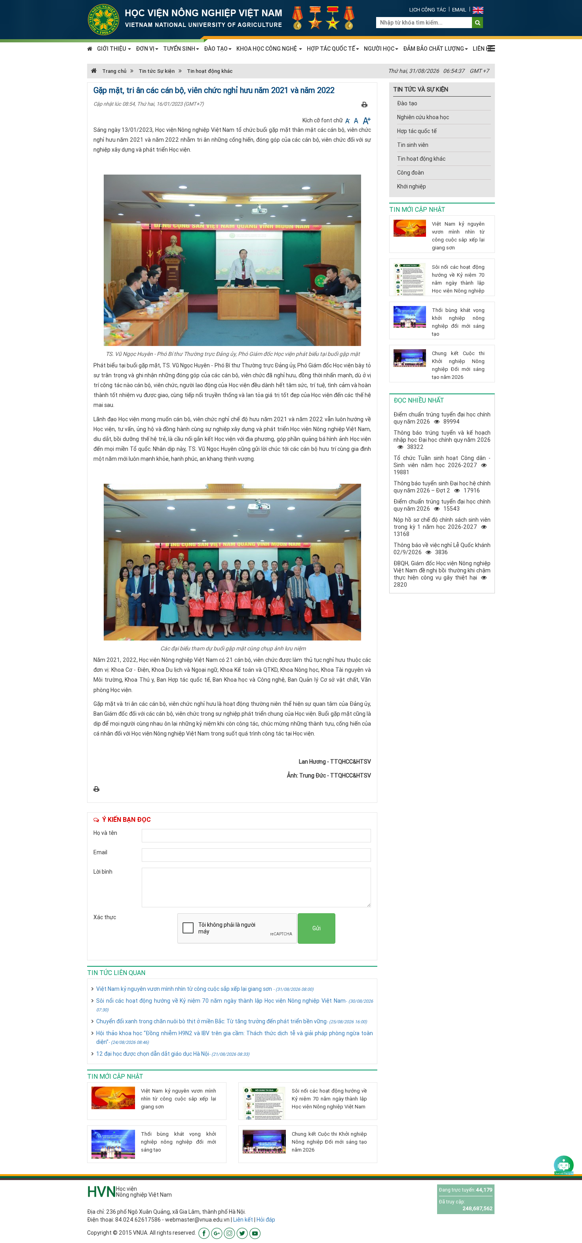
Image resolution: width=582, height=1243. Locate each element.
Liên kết (243, 1219)
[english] (478, 9)
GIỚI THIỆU (112, 48)
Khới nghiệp (411, 186)
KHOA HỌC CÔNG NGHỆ (267, 48)
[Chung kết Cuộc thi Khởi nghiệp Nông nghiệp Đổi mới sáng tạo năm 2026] (264, 1142)
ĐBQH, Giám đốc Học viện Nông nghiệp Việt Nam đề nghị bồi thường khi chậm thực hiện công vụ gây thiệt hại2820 (442, 574)
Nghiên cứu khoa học (423, 117)
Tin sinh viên (412, 144)
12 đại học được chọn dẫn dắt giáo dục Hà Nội (172, 1053)
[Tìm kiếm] (477, 22)
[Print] (364, 104)
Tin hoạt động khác (210, 71)
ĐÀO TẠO (216, 48)
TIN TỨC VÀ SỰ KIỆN (420, 89)
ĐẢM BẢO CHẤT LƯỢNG (433, 48)
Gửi (316, 928)
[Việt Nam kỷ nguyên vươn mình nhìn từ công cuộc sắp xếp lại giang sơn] (113, 1098)
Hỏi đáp (266, 1219)
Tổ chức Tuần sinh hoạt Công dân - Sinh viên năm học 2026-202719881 (442, 465)
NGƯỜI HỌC (379, 48)
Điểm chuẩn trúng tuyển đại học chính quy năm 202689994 (442, 418)
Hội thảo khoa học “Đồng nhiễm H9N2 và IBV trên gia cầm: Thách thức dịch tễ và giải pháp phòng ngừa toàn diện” (234, 1037)
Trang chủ (113, 71)
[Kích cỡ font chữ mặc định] (356, 120)
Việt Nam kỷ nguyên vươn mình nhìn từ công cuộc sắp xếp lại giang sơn (205, 988)
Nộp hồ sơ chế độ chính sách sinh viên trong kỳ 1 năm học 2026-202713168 (442, 527)
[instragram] (229, 1232)
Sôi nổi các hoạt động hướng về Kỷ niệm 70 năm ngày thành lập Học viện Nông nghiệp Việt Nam (234, 1005)
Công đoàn (410, 172)
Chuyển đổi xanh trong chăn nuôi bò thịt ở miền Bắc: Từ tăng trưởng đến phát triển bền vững (231, 1021)
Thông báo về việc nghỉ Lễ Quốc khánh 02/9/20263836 (442, 549)
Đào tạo (407, 103)
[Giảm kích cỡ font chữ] (348, 120)
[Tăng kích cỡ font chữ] (366, 120)
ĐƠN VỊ (145, 48)
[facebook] (204, 1232)
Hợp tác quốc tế (417, 131)
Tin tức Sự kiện (157, 71)
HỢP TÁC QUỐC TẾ (331, 48)
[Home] (225, 19)
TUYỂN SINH (179, 48)
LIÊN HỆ (483, 48)
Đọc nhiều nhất (419, 400)
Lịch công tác (427, 9)
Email (459, 9)
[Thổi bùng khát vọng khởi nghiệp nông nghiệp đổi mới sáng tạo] (113, 1144)
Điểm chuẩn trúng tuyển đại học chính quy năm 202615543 (442, 505)
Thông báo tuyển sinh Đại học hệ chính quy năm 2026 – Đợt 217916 (442, 487)
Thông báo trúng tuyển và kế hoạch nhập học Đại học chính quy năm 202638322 (442, 439)
